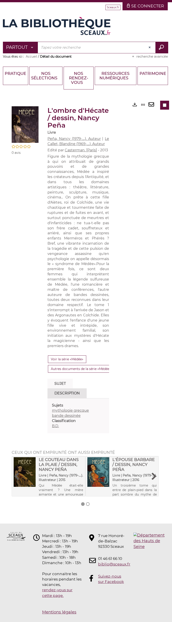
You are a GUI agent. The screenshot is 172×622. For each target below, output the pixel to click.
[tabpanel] (78, 415)
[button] (25, 124)
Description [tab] (67, 393)
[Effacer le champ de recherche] (150, 47)
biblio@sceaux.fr (111, 564)
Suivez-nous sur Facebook (111, 579)
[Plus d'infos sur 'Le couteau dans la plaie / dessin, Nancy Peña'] (25, 472)
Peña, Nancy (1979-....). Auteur (74, 139)
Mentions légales (59, 612)
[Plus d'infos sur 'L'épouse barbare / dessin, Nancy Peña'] (98, 472)
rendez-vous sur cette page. (57, 593)
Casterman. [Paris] (81, 150)
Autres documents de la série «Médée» (81, 369)
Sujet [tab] (60, 383)
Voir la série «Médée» (67, 359)
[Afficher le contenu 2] (88, 504)
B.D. (55, 426)
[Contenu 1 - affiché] (83, 504)
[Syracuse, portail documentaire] (56, 26)
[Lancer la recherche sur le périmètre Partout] (161, 47)
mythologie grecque (70, 410)
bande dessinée (66, 415)
